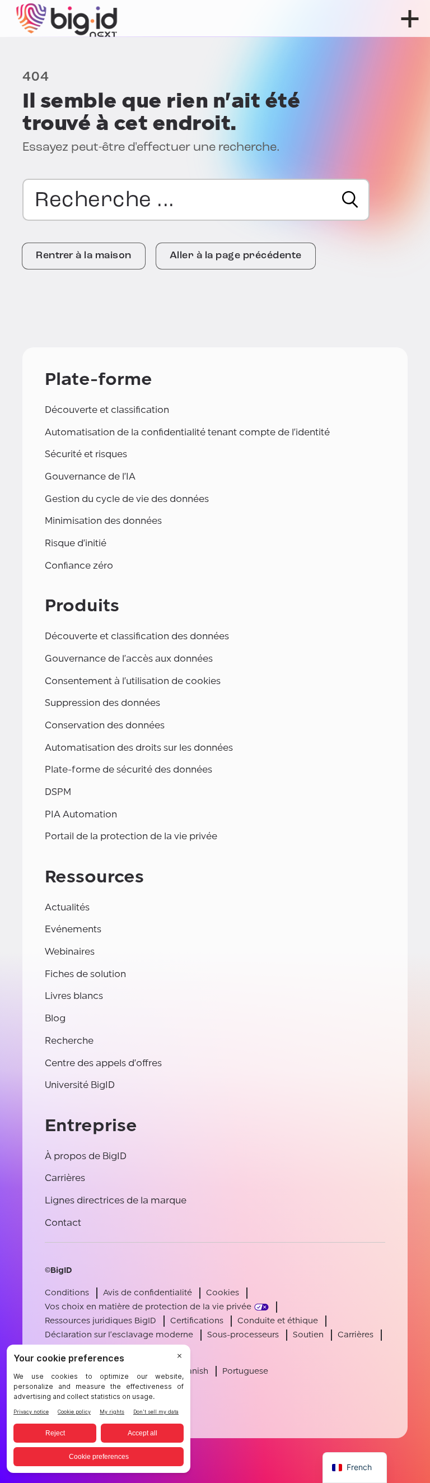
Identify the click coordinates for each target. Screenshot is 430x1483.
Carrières (65, 1178)
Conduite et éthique (277, 1321)
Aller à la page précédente (236, 256)
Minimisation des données (103, 520)
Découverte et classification (107, 410)
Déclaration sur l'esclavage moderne (119, 1335)
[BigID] (67, 18)
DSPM (58, 792)
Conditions (67, 1293)
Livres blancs (74, 996)
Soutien (308, 1335)
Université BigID (80, 1085)
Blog (55, 1018)
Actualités (67, 907)
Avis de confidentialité (147, 1293)
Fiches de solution (85, 974)
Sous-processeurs (243, 1335)
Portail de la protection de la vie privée (131, 836)
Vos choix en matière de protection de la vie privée (148, 1307)
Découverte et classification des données (137, 636)
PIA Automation (81, 814)
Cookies (222, 1293)
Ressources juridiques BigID (100, 1321)
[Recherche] (350, 199)
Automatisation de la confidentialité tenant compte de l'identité (187, 432)
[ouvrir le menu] (410, 18)
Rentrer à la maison (84, 256)
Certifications (196, 1321)
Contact (63, 1222)
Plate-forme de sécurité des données (128, 769)
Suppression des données (102, 703)
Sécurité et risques (86, 454)
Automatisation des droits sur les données (139, 747)
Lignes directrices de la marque (115, 1200)
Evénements (73, 929)
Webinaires (70, 951)
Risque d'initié (75, 543)
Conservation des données (105, 725)
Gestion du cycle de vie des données (127, 499)
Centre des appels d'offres (103, 1063)
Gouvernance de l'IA (90, 476)
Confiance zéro (79, 565)
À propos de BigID (86, 1156)
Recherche (69, 1040)
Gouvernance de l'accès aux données (129, 658)
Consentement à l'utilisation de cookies (133, 681)
